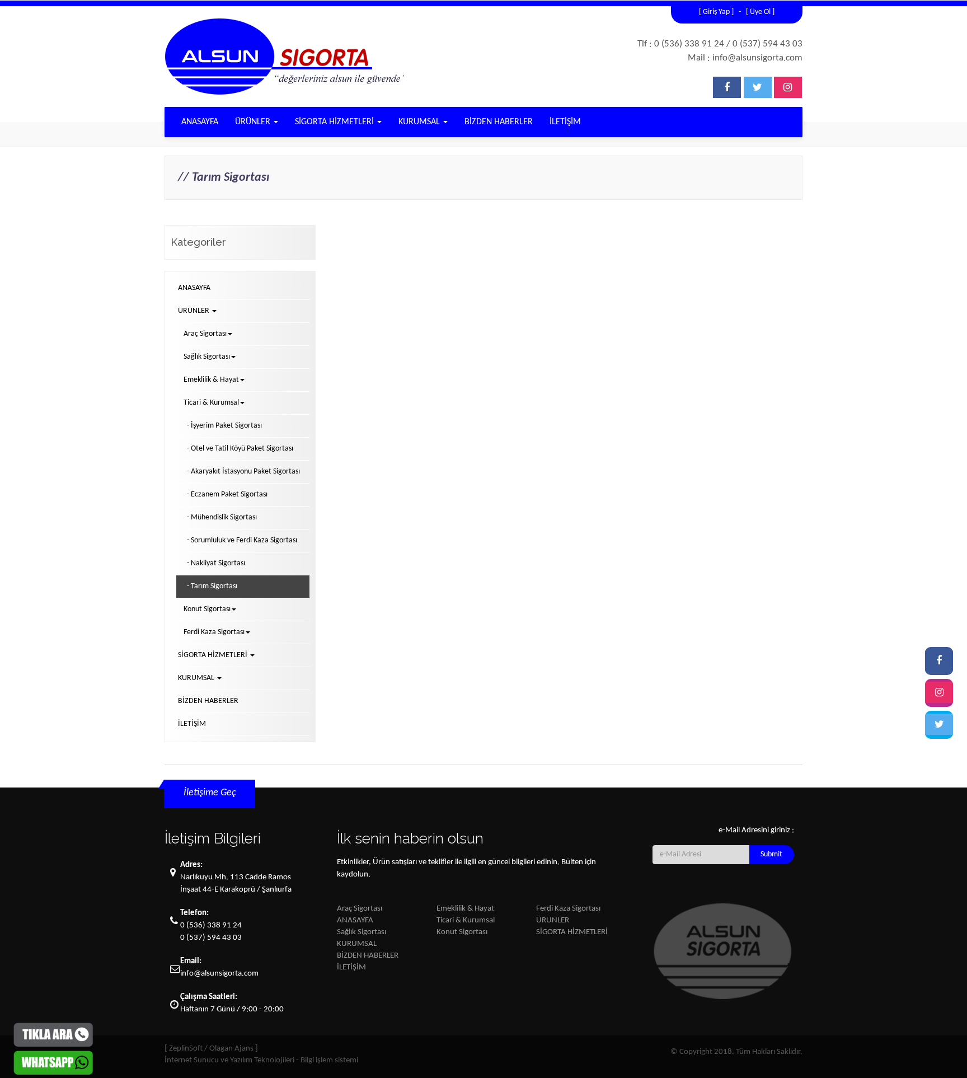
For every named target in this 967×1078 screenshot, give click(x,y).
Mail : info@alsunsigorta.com (745, 58)
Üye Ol (760, 12)
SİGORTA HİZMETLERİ (335, 122)
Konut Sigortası (461, 932)
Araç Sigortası (359, 908)
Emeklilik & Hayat (465, 908)
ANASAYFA (199, 122)
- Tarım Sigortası (212, 586)
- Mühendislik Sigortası (222, 517)
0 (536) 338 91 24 (211, 925)
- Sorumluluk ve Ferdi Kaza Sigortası (242, 540)
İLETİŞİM (565, 122)
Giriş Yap (716, 12)
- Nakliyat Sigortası (216, 563)
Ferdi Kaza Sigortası (568, 908)
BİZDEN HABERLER (498, 122)
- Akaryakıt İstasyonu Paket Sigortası (243, 471)
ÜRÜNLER (254, 122)
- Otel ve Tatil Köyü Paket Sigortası (240, 448)
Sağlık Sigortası (361, 932)
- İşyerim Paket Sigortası (224, 425)
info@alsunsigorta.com (219, 973)
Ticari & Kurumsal (465, 920)
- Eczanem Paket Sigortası (227, 494)
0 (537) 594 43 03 (211, 938)
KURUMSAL (420, 122)
